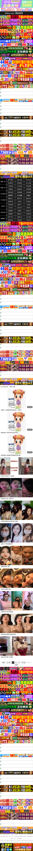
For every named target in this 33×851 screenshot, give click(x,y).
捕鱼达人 (10, 198)
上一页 (8, 662)
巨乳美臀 (28, 186)
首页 (3, 662)
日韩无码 (28, 220)
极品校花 (10, 220)
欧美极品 (19, 183)
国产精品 (10, 180)
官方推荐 (3, 200)
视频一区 (3, 181)
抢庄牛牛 (19, 198)
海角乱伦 (28, 210)
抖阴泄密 (28, 214)
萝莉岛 (28, 207)
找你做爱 (28, 192)
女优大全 (19, 207)
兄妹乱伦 (19, 217)
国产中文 (10, 217)
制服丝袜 (19, 189)
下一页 (23, 662)
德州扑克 (28, 198)
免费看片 (10, 210)
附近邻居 (10, 192)
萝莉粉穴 (19, 214)
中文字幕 (19, 186)
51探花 (28, 204)
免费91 (19, 210)
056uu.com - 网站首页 (14, 13)
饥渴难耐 (19, 192)
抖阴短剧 (19, 220)
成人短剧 (28, 217)
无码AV (3, 206)
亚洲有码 (10, 183)
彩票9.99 (10, 201)
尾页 (16, 665)
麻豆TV (20, 204)
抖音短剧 (10, 204)
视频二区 (3, 187)
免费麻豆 (10, 214)
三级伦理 (10, 186)
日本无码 (28, 180)
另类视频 (28, 189)
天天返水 (28, 201)
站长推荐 (3, 193)
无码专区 (3, 212)
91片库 (11, 207)
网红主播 (19, 180)
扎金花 (19, 201)
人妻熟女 (10, 189)
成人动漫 (28, 183)
